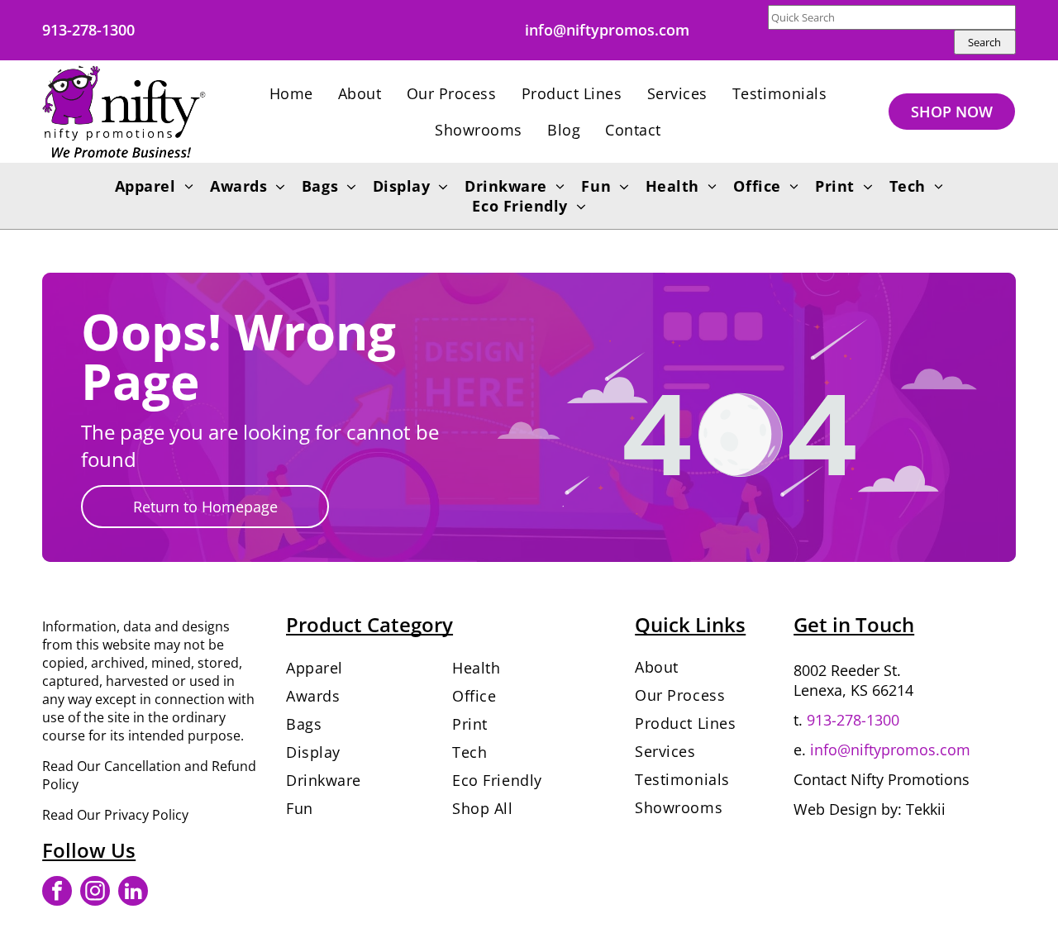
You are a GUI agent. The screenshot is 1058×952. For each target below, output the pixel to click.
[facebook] (57, 893)
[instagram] (95, 893)
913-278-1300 (853, 720)
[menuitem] (291, 93)
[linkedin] (133, 893)
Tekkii (926, 809)
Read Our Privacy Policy (115, 815)
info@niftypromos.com (890, 749)
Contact (820, 779)
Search (984, 42)
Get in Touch (854, 624)
